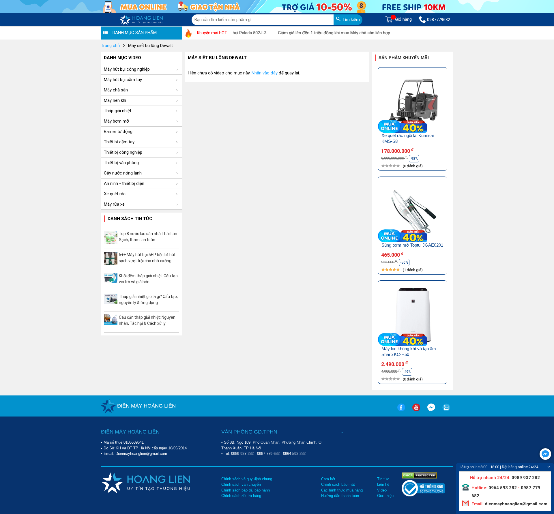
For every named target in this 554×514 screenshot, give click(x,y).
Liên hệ (383, 484)
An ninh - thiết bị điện (124, 183)
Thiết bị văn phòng (121, 162)
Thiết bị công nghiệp (123, 152)
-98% (414, 159)
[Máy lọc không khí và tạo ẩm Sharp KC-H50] (412, 316)
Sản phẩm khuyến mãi (404, 57)
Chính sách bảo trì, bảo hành (245, 490)
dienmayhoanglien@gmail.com (515, 504)
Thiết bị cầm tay (119, 142)
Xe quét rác (115, 193)
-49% (407, 372)
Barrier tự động (118, 131)
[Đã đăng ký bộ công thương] (423, 495)
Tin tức (383, 479)
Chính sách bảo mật (338, 484)
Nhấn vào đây (265, 73)
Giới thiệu (385, 496)
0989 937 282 (242, 453)
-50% (404, 262)
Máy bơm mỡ (116, 121)
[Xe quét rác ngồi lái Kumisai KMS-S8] (412, 103)
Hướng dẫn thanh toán (340, 496)
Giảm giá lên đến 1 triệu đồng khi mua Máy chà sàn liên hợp (324, 32)
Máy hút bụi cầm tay (123, 79)
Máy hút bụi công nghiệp (127, 69)
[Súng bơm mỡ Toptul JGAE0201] (412, 212)
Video (382, 490)
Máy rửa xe (114, 204)
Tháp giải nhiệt (117, 110)
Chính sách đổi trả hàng (241, 496)
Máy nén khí (115, 100)
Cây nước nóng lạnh (123, 173)
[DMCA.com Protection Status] (419, 475)
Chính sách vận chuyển (241, 484)
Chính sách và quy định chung (246, 479)
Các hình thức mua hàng (342, 490)
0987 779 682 (268, 453)
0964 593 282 (294, 453)
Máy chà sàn (116, 90)
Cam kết (328, 479)
